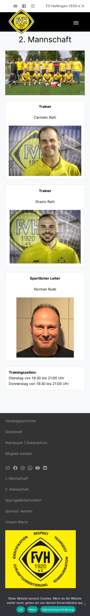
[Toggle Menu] (76, 22)
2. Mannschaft (17, 489)
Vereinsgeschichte (20, 421)
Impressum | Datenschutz (26, 442)
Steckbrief (13, 432)
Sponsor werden (18, 511)
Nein (32, 609)
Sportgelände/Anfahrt (23, 500)
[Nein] (84, 604)
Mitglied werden (18, 453)
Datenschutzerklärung (58, 609)
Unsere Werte (16, 522)
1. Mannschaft (16, 478)
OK (21, 609)
